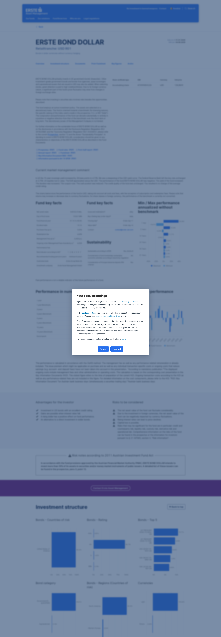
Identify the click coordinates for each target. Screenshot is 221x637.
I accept (117, 349)
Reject (103, 349)
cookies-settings (89, 313)
